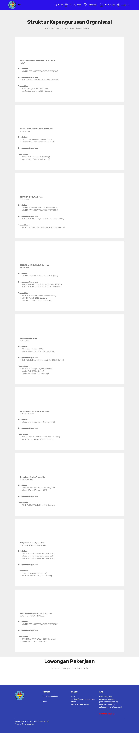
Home (60, 5)
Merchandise (109, 5)
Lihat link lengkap (106, 714)
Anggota (124, 5)
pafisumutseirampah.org (108, 702)
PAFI (19, 5)
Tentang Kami (75, 5)
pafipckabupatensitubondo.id (110, 707)
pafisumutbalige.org (107, 704)
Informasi (92, 5)
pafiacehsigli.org (105, 696)
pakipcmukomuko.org (107, 699)
